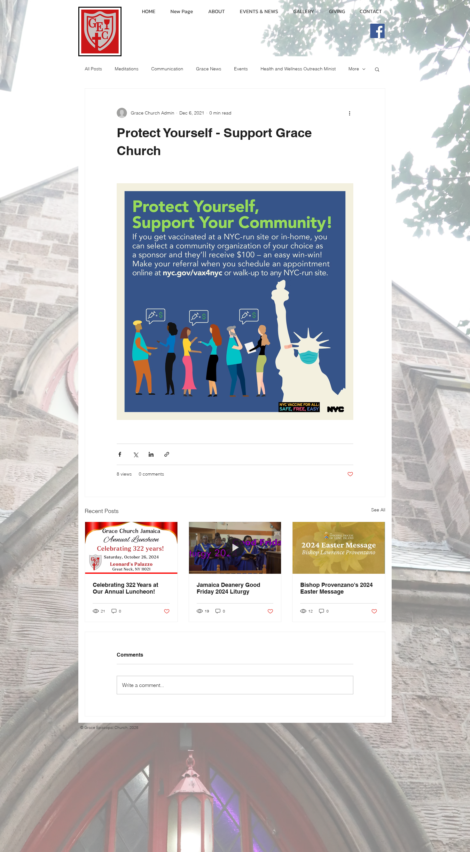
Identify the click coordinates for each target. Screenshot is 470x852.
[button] (377, 69)
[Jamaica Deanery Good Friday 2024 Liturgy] (235, 548)
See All (378, 510)
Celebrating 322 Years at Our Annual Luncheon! (125, 588)
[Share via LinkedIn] (151, 454)
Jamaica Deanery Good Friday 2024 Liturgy (228, 588)
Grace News (208, 69)
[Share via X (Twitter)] (135, 454)
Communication (167, 69)
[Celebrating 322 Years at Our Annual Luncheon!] (131, 548)
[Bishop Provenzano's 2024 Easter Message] (339, 548)
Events (241, 69)
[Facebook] (377, 31)
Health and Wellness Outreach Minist (298, 69)
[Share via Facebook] (120, 454)
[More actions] (349, 113)
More (354, 69)
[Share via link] (167, 454)
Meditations (126, 69)
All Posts (93, 69)
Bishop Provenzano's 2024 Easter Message (336, 588)
